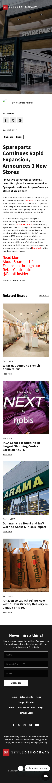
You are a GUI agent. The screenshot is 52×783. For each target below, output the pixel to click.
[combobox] (14, 664)
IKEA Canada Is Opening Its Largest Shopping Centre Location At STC (22, 446)
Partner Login (26, 713)
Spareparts (30, 200)
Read (38, 697)
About (12, 707)
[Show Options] (35, 664)
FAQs (40, 707)
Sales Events (26, 697)
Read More (7, 373)
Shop (21, 702)
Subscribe (16, 683)
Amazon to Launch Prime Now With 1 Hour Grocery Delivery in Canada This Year (25, 604)
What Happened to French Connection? (21, 367)
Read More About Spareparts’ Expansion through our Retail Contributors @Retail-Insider (21, 266)
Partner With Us (26, 707)
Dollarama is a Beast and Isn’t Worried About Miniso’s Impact (24, 525)
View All (44, 295)
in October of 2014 (24, 224)
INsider (30, 702)
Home (14, 697)
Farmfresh (36, 248)
